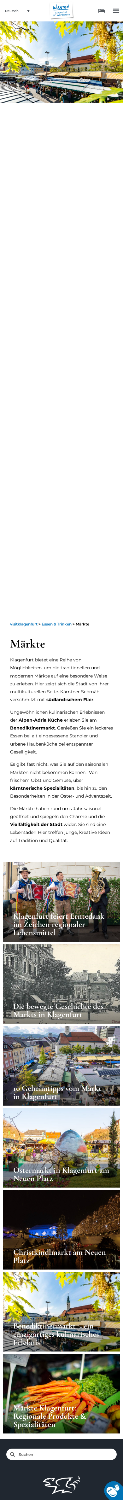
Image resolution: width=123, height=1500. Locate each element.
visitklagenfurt (24, 624)
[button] (116, 11)
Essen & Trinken (57, 624)
